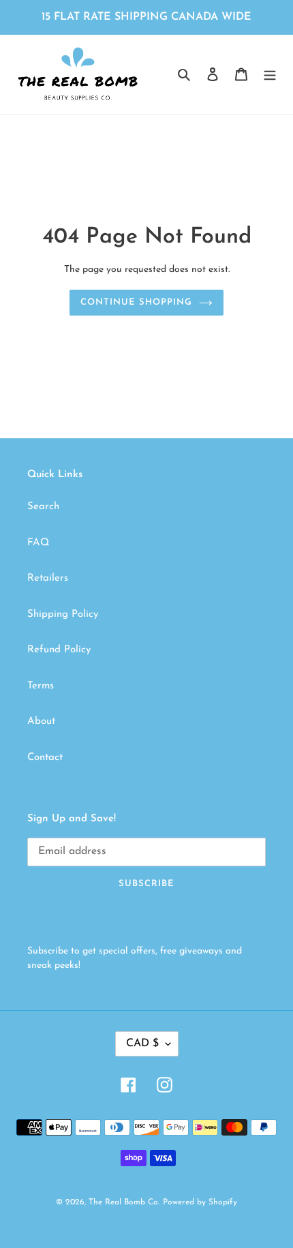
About (41, 721)
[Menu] (270, 74)
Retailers (47, 578)
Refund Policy (59, 650)
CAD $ (142, 1043)
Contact (45, 757)
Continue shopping (136, 302)
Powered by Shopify (200, 1202)
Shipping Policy (62, 614)
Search (43, 507)
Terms (40, 686)
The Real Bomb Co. (124, 1202)
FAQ (38, 543)
